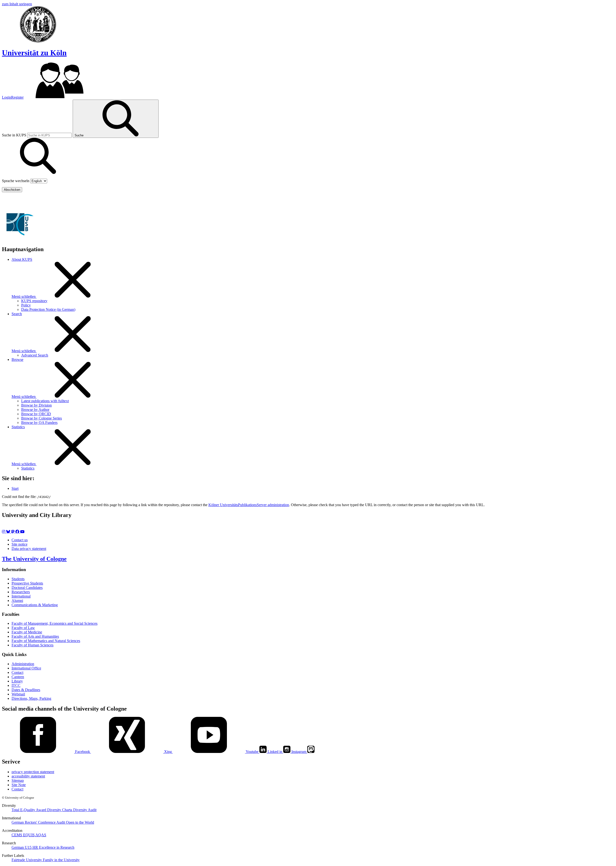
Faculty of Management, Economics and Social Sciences (54, 623)
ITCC (16, 685)
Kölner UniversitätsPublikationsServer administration (248, 505)
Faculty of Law (23, 628)
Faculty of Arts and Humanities (35, 636)
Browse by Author (35, 410)
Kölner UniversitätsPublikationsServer (50, 200)
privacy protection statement (33, 772)
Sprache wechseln (15, 181)
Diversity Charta (60, 810)
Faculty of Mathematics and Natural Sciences (46, 641)
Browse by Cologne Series (41, 418)
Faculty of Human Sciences (32, 645)
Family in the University (61, 860)
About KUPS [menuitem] (22, 259)
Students (18, 579)
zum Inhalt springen (17, 4)
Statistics (27, 468)
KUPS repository (34, 301)
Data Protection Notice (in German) (48, 309)
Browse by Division (36, 405)
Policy (26, 305)
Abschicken (12, 189)
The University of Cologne (34, 559)
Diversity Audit (84, 810)
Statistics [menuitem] (18, 427)
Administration (23, 664)
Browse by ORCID (36, 414)
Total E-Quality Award (29, 810)
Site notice (19, 544)
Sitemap (18, 780)
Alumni (17, 601)
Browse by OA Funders (39, 422)
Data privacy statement (29, 549)
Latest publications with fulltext (45, 401)
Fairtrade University (27, 860)
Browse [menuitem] (17, 359)
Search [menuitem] (17, 314)
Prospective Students (27, 583)
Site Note (19, 785)
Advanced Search (34, 355)
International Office (26, 668)
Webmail (18, 694)
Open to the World (80, 822)
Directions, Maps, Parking (31, 698)
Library (17, 681)
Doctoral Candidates (27, 588)
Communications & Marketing (35, 605)
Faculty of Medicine (27, 632)
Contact (17, 672)
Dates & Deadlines (26, 690)
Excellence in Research (53, 847)
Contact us (20, 540)
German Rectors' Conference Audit (39, 822)
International (21, 596)
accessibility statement (28, 776)
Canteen (18, 677)
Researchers (21, 592)
